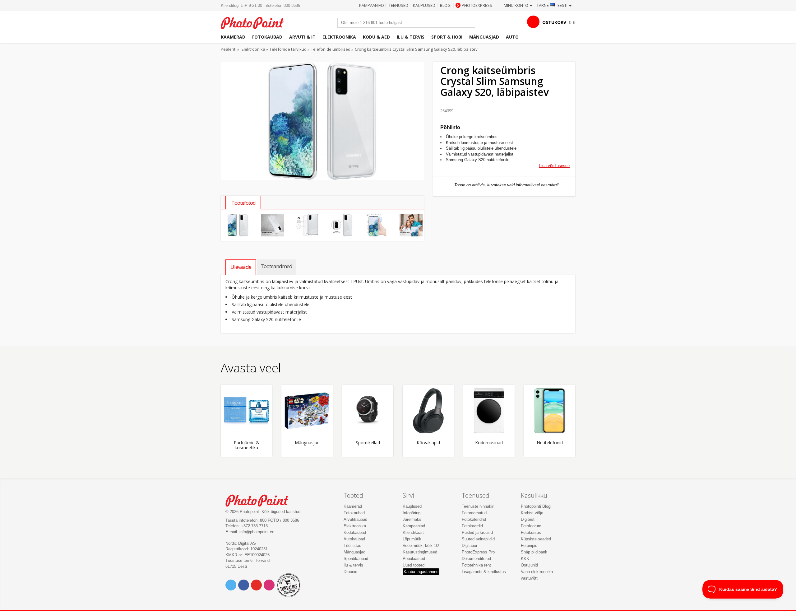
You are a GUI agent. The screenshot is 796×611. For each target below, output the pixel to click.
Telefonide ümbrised (330, 49)
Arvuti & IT (302, 37)
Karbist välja (532, 513)
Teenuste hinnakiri (478, 506)
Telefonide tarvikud (288, 49)
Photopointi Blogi (536, 506)
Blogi (445, 5)
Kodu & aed (376, 37)
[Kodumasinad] (488, 410)
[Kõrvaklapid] (428, 410)
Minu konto (516, 5)
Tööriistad (352, 545)
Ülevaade (240, 266)
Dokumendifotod (476, 558)
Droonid (350, 571)
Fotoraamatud (474, 513)
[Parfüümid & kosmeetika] (246, 410)
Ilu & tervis (410, 37)
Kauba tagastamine (421, 571)
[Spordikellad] (367, 410)
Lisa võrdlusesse (554, 165)
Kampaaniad (371, 5)
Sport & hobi (446, 37)
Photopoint (256, 22)
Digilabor (469, 545)
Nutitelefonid (550, 442)
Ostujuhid (529, 565)
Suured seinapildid (478, 539)
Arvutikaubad (355, 519)
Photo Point (260, 499)
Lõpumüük (412, 539)
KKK (525, 558)
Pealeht (228, 49)
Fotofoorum (531, 526)
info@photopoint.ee (256, 531)
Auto (512, 37)
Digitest (528, 519)
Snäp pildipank (534, 552)
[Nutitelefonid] (549, 410)
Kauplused (424, 5)
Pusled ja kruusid (477, 532)
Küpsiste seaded (536, 539)
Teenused (398, 5)
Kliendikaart (413, 532)
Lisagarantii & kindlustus (484, 571)
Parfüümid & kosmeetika (246, 445)
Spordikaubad (356, 558)
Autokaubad (354, 539)
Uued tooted (413, 565)
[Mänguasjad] (307, 410)
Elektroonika (339, 37)
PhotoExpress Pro (478, 552)
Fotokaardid (472, 526)
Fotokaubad (267, 37)
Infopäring (411, 513)
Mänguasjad (484, 37)
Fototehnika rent (476, 565)
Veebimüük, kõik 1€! (421, 545)
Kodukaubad (355, 532)
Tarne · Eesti (552, 5)
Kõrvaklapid (428, 442)
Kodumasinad (489, 442)
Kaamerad (233, 37)
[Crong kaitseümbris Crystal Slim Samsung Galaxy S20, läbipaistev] (238, 225)
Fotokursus (531, 532)
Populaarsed (414, 558)
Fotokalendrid (474, 519)
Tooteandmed (276, 266)
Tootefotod (243, 202)
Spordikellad (368, 442)
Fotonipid (529, 545)
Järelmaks (412, 519)
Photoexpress (477, 5)
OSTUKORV (554, 22)
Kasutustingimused (420, 552)
